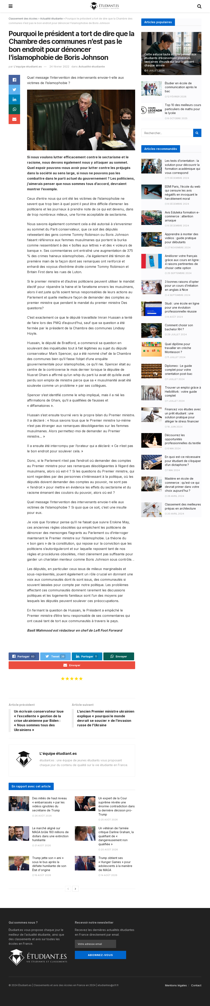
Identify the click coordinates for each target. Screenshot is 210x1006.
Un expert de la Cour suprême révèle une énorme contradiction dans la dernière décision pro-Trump (116, 806)
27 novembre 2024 (179, 247)
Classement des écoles (23, 18)
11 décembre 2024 (178, 178)
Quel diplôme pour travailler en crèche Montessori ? (178, 348)
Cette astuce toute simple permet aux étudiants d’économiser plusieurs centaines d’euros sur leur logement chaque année (170, 59)
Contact (196, 985)
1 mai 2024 (173, 470)
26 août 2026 (43, 815)
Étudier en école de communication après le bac (181, 87)
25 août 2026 (109, 819)
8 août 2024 (175, 316)
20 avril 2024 (175, 513)
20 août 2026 (109, 849)
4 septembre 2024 (178, 295)
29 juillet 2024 (177, 334)
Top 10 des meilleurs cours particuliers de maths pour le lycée (183, 109)
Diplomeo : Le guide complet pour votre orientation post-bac (178, 369)
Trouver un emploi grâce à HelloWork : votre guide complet (183, 391)
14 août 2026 (108, 875)
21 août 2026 (42, 845)
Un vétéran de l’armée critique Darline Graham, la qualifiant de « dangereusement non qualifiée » (116, 836)
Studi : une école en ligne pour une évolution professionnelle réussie (182, 307)
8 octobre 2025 (177, 118)
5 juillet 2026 (155, 70)
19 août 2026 (42, 875)
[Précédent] (68, 889)
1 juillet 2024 (176, 379)
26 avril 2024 (175, 496)
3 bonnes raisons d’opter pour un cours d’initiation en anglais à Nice (182, 285)
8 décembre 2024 (178, 203)
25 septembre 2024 (179, 273)
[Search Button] (197, 133)
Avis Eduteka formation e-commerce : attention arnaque (182, 216)
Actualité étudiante (51, 18)
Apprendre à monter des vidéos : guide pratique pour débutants (181, 238)
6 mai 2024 (174, 448)
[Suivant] (75, 889)
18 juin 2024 (175, 426)
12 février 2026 (176, 96)
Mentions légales (176, 985)
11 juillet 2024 (176, 357)
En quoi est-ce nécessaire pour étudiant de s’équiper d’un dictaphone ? (183, 461)
